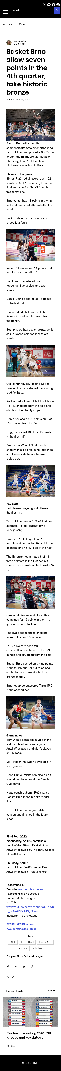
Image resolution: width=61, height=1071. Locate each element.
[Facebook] (53, 4)
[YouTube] (49, 4)
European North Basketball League (24, 956)
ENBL (12, 942)
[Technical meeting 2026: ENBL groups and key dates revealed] (30, 1012)
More (22, 24)
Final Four (22, 948)
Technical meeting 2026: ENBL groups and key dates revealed (29, 1035)
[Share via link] (31, 966)
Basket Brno (45, 942)
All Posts (8, 24)
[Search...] (57, 10)
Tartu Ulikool (27, 942)
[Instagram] (58, 4)
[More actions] (53, 43)
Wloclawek (38, 948)
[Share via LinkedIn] (23, 966)
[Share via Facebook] (7, 966)
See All (51, 990)
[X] (44, 4)
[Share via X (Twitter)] (15, 966)
